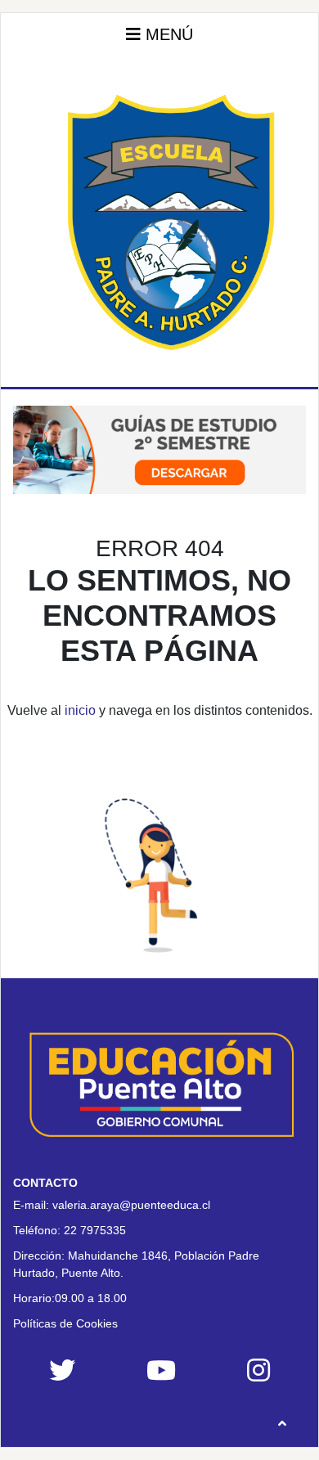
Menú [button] (167, 34)
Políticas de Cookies (65, 1323)
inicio (80, 710)
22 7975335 (95, 1230)
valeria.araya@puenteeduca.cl (131, 1204)
